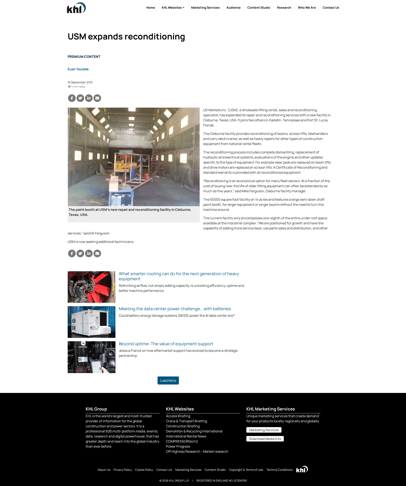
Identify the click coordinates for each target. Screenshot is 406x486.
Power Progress (178, 446)
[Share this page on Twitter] (80, 98)
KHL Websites (172, 7)
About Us (104, 470)
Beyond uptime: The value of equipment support (166, 344)
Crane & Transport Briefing (186, 421)
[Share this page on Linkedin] (89, 98)
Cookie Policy (144, 470)
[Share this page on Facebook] (72, 98)
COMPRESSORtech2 (182, 441)
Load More (168, 380)
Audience (233, 7)
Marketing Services (205, 7)
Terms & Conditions (279, 470)
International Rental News (186, 436)
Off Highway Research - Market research (197, 451)
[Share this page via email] (97, 98)
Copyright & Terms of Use (246, 470)
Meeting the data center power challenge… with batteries (175, 308)
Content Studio (258, 7)
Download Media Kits (265, 438)
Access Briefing (178, 416)
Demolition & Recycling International (194, 431)
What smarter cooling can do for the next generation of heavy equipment (179, 276)
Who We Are (307, 7)
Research (284, 7)
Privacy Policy (123, 470)
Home (150, 7)
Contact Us (331, 7)
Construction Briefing (183, 426)
